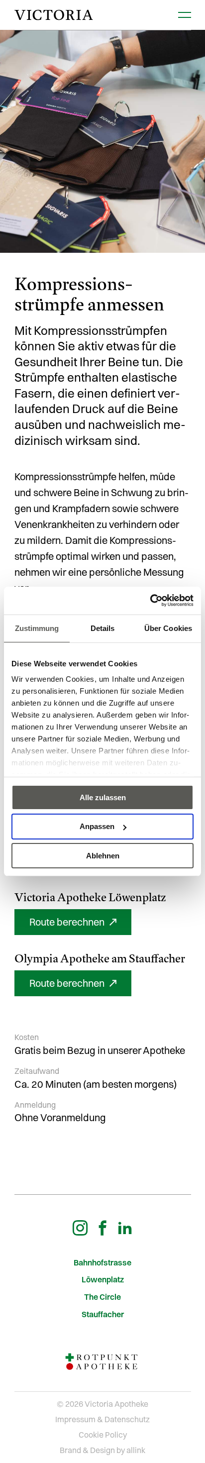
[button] (72, 922)
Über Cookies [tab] (168, 628)
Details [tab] (103, 628)
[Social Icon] (80, 1227)
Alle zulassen (103, 797)
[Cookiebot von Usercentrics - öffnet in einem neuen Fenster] (150, 600)
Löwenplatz (103, 1279)
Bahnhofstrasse (102, 1262)
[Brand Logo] (53, 15)
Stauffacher (103, 1314)
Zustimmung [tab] (37, 628)
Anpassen (97, 826)
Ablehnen (102, 855)
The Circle (102, 1297)
